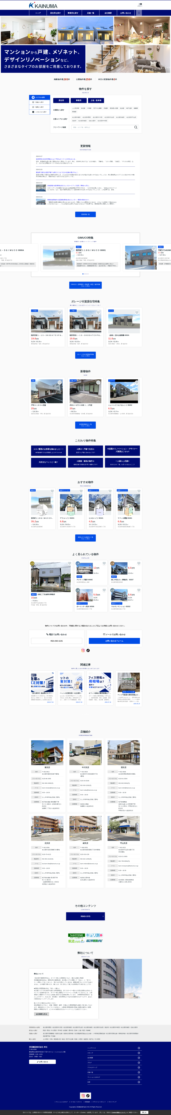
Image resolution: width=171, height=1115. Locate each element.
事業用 (78, 100)
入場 (79, 1030)
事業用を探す (73, 13)
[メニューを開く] (139, 13)
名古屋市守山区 (131, 117)
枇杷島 (86, 1039)
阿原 (44, 1030)
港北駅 (83, 108)
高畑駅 (106, 108)
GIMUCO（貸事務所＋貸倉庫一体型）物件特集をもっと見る (85, 285)
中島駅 (89, 108)
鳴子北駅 (129, 108)
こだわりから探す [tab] (41, 112)
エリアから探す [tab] (40, 97)
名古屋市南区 (82, 121)
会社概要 (108, 13)
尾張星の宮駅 (114, 108)
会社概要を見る (41, 1014)
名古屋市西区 (87, 117)
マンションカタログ (93, 1077)
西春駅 (74, 111)
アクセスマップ (92, 1067)
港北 (63, 1039)
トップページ (91, 1048)
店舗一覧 (90, 13)
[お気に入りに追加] (71, 249)
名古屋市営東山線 (112, 1033)
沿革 (88, 1082)
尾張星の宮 (57, 1039)
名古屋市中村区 (102, 121)
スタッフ (90, 1053)
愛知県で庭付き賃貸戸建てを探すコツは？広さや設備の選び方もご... (57, 172)
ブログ (89, 1062)
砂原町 (65, 1030)
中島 (51, 1039)
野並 (48, 1030)
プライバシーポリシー (99, 1102)
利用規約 (87, 1102)
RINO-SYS (85, 916)
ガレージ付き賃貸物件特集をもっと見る (85, 355)
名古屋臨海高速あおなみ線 (83, 1033)
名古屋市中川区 (98, 117)
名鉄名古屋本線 (69, 1033)
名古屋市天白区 (109, 117)
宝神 (75, 1030)
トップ (38, 13)
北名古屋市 (92, 121)
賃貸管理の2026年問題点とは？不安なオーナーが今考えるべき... (56, 159)
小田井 (80, 1039)
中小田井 (54, 1030)
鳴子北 (91, 1039)
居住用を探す (55, 13)
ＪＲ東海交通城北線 (98, 1033)
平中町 (60, 1030)
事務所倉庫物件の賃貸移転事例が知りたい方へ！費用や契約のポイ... (68, 200)
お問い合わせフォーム (114, 641)
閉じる (144, 1112)
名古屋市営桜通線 (132, 1033)
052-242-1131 (57, 641)
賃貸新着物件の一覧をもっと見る (85, 425)
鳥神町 (88, 1030)
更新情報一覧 (85, 214)
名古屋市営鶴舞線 (48, 1033)
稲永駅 (122, 108)
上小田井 (45, 1039)
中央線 (53, 1036)
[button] (82, 273)
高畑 (75, 1039)
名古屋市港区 (76, 117)
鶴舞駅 (136, 108)
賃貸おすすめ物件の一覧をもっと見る (85, 537)
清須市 (74, 121)
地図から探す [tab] (39, 107)
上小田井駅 (75, 108)
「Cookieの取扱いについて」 (118, 1112)
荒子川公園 (69, 1039)
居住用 (61, 100)
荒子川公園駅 (97, 108)
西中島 (71, 1030)
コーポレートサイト (76, 1102)
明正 (84, 1030)
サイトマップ (112, 1102)
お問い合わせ (125, 13)
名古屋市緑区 (120, 117)
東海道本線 (122, 1033)
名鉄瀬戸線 (46, 1036)
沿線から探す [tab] (39, 102)
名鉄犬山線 (59, 1033)
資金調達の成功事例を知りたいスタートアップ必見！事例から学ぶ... (68, 185)
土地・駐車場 (96, 100)
